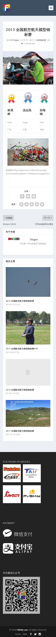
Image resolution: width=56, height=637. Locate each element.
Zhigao (16, 40)
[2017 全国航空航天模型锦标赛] (28, 413)
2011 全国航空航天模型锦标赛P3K (22, 348)
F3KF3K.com (22, 630)
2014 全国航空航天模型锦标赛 (20, 389)
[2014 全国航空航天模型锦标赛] (28, 372)
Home (18, 634)
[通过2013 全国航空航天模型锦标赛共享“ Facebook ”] (22, 196)
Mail (25, 634)
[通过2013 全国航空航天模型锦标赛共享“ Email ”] (34, 196)
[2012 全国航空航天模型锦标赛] (28, 282)
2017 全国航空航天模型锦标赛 (20, 430)
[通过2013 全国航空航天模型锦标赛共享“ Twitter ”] (28, 196)
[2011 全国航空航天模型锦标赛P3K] (28, 328)
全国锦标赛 (41, 40)
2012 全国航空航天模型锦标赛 (20, 301)
